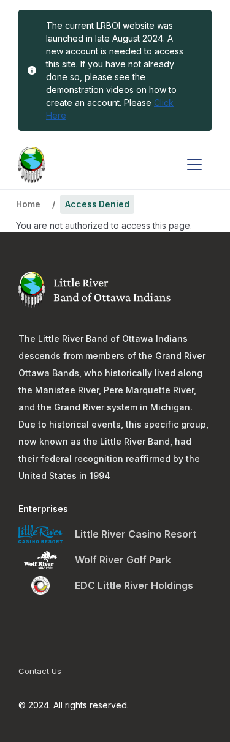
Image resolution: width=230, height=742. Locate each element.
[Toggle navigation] (194, 164)
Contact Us (39, 671)
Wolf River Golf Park (123, 560)
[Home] (31, 165)
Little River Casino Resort (135, 534)
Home (28, 204)
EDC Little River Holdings (134, 585)
